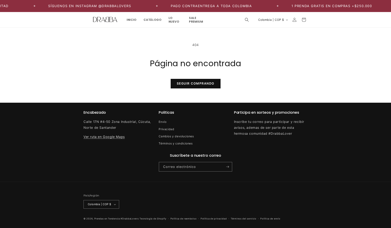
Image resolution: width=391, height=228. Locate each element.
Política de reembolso (183, 218)
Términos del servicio (243, 218)
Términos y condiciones (175, 143)
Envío (162, 121)
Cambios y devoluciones (176, 136)
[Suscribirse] (227, 167)
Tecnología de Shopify (152, 218)
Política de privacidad (214, 218)
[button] (246, 19)
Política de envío (270, 218)
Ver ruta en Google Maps (104, 137)
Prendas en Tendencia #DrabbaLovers (116, 218)
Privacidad (166, 129)
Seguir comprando (195, 83)
